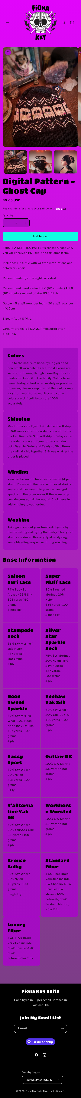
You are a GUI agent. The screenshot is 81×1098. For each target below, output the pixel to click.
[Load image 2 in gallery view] (40, 161)
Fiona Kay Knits (34, 1091)
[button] (7, 22)
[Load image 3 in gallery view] (65, 161)
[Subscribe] (62, 1028)
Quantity (8, 215)
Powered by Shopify (54, 1091)
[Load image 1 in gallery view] (15, 161)
